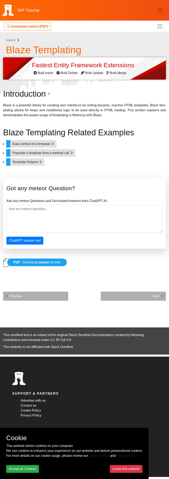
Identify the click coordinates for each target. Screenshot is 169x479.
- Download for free (37, 262)
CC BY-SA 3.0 (60, 340)
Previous (15, 296)
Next (157, 296)
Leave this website (126, 469)
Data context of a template (31, 144)
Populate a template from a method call (41, 153)
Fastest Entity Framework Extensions (84, 65)
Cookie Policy (31, 410)
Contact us (28, 405)
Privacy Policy (31, 415)
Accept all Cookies (22, 469)
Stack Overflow (62, 347)
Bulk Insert (45, 73)
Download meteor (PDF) (29, 26)
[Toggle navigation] (160, 10)
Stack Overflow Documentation (91, 335)
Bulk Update (94, 73)
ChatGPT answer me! (25, 240)
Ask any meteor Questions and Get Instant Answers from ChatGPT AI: (56, 201)
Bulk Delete (69, 73)
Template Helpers (25, 162)
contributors (11, 340)
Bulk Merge (118, 73)
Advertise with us (33, 400)
